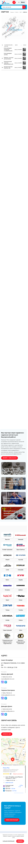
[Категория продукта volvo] (20, 627)
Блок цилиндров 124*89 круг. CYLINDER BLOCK (8, 49)
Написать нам (7, 734)
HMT (21, 12)
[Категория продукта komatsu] (7, 587)
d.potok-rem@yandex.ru (7, 711)
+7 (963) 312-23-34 (6, 677)
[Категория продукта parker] (20, 597)
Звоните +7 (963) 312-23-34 (9, 458)
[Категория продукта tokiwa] (7, 607)
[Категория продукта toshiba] (20, 607)
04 (2, 67)
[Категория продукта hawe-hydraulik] (7, 627)
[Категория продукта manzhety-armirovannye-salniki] (20, 639)
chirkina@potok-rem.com (8, 695)
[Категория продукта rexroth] (7, 536)
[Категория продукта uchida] (7, 617)
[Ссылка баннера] (13, 468)
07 (2, 58)
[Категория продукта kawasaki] (20, 536)
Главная (12, 12)
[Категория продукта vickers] (20, 617)
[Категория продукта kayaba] (20, 577)
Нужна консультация (12, 820)
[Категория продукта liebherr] (20, 587)
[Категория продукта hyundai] (20, 556)
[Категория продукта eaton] (7, 577)
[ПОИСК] (24, 7)
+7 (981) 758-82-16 (6, 693)
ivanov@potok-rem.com (7, 679)
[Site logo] (5, 2)
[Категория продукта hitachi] (7, 556)
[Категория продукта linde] (7, 567)
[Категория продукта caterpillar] (20, 567)
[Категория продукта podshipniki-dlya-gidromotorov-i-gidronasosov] (7, 639)
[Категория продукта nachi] (7, 597)
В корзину (24, 49)
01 (2, 62)
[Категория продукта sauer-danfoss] (20, 546)
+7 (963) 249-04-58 (6, 709)
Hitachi (16, 12)
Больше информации (9, 841)
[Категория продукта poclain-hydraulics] (7, 546)
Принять (20, 841)
